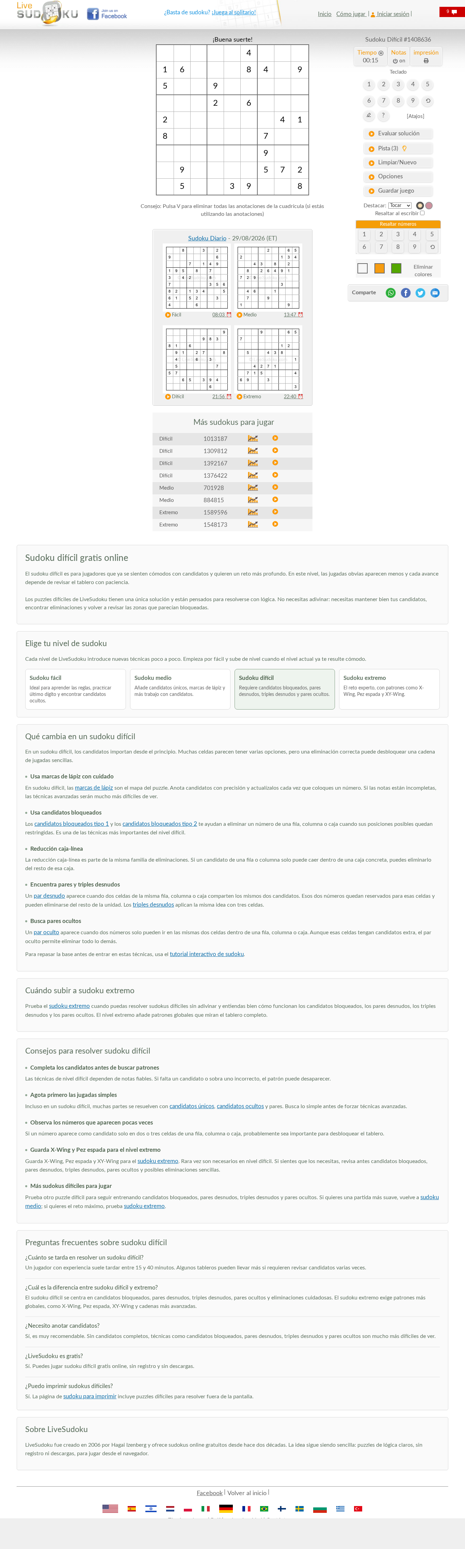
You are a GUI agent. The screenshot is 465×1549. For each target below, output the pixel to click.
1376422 (215, 476)
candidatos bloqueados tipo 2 (160, 824)
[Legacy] (429, 205)
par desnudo (49, 896)
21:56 (222, 396)
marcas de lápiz (94, 788)
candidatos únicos (192, 1106)
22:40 (293, 396)
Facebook (210, 1493)
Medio (250, 315)
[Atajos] (415, 116)
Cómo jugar (351, 14)
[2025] (420, 205)
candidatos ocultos (240, 1106)
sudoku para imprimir (89, 1396)
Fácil (176, 315)
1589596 (215, 513)
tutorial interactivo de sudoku (207, 954)
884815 (214, 500)
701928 (214, 488)
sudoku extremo (69, 1006)
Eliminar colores (423, 268)
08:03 (222, 315)
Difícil (178, 396)
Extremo (252, 396)
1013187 (215, 439)
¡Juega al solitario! (234, 12)
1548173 (215, 525)
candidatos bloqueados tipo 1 (71, 824)
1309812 (215, 451)
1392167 (215, 463)
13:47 (293, 315)
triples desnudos (153, 905)
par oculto (46, 932)
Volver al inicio (247, 1493)
